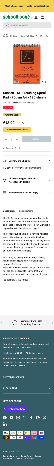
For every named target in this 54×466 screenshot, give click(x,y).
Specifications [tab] (26, 211)
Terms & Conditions (10, 456)
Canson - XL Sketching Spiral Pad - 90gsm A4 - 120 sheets (25, 36)
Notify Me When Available (17, 129)
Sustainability (30, 459)
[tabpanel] (27, 249)
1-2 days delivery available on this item (22, 167)
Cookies (38, 456)
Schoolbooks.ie (14, 451)
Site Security (7, 459)
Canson (6, 103)
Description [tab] (9, 211)
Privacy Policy (26, 456)
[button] (42, 17)
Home (5, 34)
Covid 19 (18, 459)
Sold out (36, 139)
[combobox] (27, 25)
